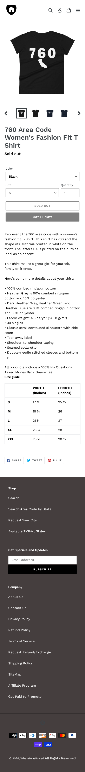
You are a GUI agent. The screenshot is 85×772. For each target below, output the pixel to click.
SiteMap (14, 674)
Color (9, 168)
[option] (21, 113)
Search (13, 498)
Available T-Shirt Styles (27, 531)
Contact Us (17, 608)
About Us (15, 597)
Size (8, 185)
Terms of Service (21, 641)
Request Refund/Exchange (29, 652)
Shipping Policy (20, 663)
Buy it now (42, 216)
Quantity (67, 185)
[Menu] (77, 10)
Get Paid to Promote (24, 696)
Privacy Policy (19, 619)
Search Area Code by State (29, 509)
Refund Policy (19, 630)
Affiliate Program (22, 685)
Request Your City (22, 520)
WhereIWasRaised (32, 758)
